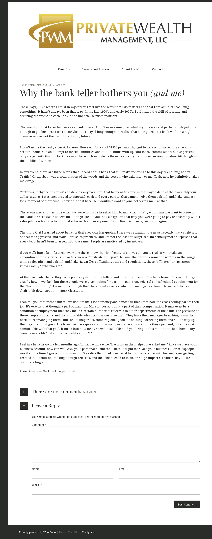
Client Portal (130, 69)
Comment (39, 424)
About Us (63, 69)
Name (35, 469)
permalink (69, 371)
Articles (60, 84)
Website (37, 484)
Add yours (89, 392)
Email (122, 469)
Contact (157, 69)
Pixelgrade (88, 532)
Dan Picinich (27, 84)
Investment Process (95, 69)
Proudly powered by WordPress (37, 532)
